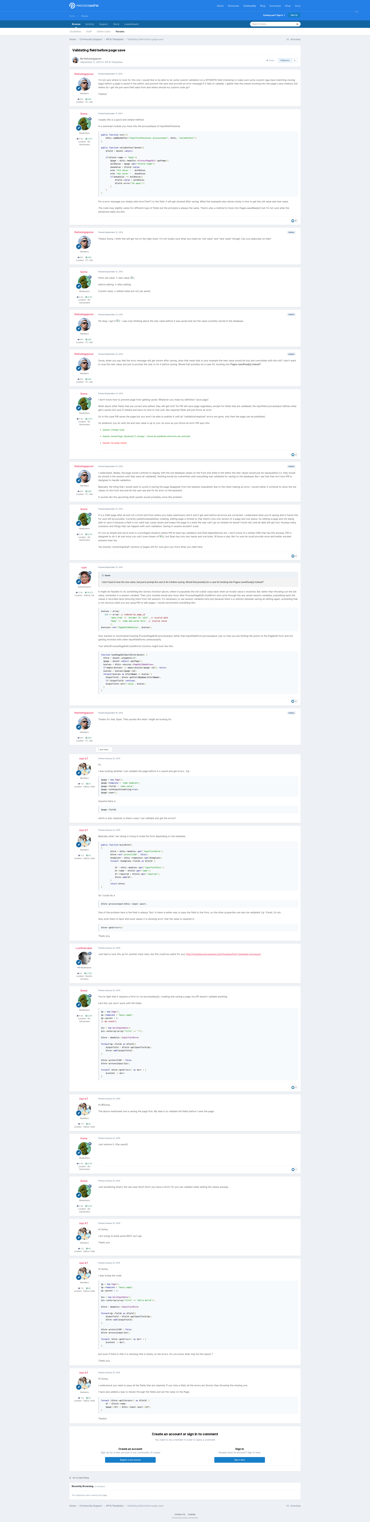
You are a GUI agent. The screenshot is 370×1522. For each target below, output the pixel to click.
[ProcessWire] (83, 5)
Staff (89, 31)
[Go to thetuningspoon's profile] (75, 60)
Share (271, 60)
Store (116, 24)
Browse (76, 24)
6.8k (81, 139)
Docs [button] (298, 5)
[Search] (297, 24)
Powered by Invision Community (185, 1518)
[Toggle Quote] (103, 575)
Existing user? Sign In (273, 15)
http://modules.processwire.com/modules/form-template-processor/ (223, 954)
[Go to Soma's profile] (84, 123)
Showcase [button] (233, 5)
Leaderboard (131, 24)
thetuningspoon (92, 58)
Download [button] (275, 5)
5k (80, 973)
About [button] (220, 5)
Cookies (191, 1514)
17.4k (80, 592)
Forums (84, 16)
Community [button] (249, 5)
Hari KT (83, 758)
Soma (83, 113)
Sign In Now (239, 1460)
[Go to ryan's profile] (84, 577)
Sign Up (294, 15)
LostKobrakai (84, 948)
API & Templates (114, 62)
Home (72, 16)
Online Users (104, 31)
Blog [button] (262, 5)
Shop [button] (288, 5)
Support (103, 24)
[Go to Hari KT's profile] (84, 768)
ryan (84, 567)
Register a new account (130, 1460)
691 (81, 99)
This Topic (286, 24)
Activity (90, 24)
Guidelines (75, 31)
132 (82, 784)
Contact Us (180, 1514)
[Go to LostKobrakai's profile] (84, 958)
